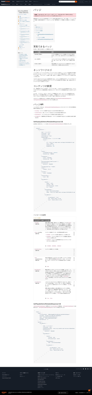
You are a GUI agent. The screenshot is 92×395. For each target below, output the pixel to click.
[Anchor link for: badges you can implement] (53, 46)
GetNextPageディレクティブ (25, 41)
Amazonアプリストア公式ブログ (24, 63)
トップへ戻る (46, 369)
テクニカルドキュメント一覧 (23, 62)
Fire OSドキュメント (5, 4)
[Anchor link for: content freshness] (53, 86)
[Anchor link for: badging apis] (44, 104)
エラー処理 (22, 44)
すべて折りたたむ (20, 14)
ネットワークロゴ (39, 28)
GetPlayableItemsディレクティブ (25, 29)
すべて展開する (24, 14)
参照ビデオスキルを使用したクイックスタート (24, 18)
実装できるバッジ (39, 27)
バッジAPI (38, 32)
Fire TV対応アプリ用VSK (23, 54)
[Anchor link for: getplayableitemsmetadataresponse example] (61, 304)
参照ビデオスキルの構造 (23, 20)
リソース (21, 48)
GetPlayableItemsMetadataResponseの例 (45, 39)
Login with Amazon (22, 60)
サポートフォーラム (22, 61)
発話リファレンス (22, 47)
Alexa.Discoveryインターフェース (25, 27)
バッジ (21, 46)
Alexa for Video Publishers (23, 55)
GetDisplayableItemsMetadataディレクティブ (25, 39)
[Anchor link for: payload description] (46, 215)
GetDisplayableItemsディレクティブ (25, 37)
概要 (20, 16)
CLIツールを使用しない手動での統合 (24, 22)
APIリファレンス (22, 23)
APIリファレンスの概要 (24, 25)
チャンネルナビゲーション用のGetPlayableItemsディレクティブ (25, 32)
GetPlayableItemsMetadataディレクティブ (25, 35)
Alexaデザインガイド (22, 56)
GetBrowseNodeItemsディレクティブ (25, 43)
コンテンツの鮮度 (39, 30)
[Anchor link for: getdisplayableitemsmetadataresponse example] (63, 121)
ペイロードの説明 (41, 37)
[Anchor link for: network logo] (53, 70)
